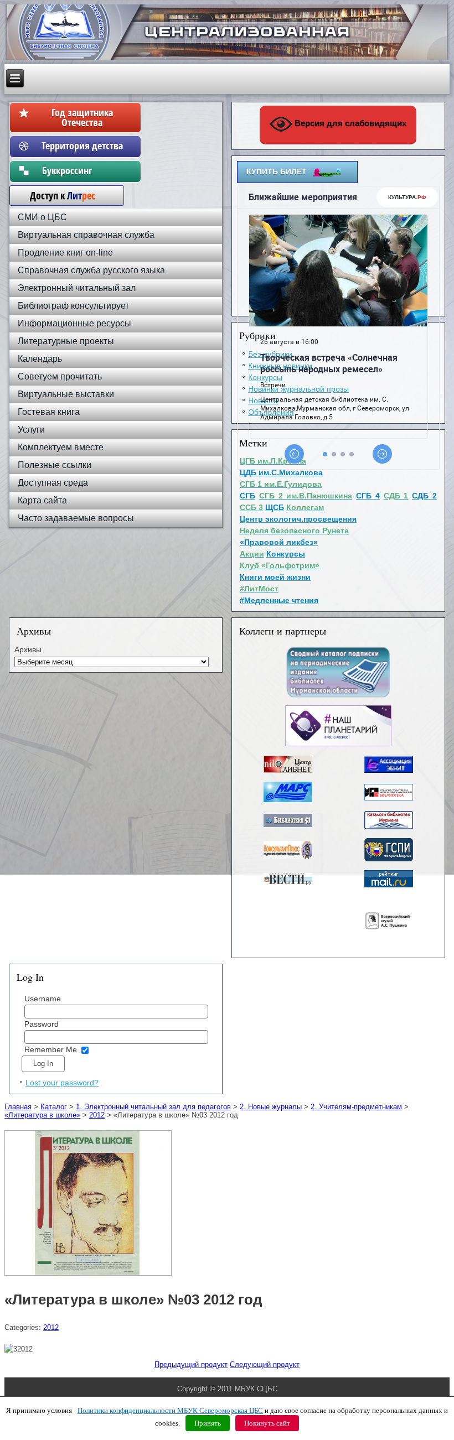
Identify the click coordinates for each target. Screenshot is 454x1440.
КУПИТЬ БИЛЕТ (276, 171)
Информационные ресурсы (74, 323)
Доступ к (57, 195)
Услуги (31, 429)
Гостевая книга (49, 412)
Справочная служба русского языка (91, 270)
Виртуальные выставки (66, 394)
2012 (97, 1115)
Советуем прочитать (60, 376)
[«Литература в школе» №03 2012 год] (89, 1276)
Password (41, 1024)
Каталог (53, 1107)
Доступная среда (53, 482)
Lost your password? (62, 1082)
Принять (207, 1423)
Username (42, 998)
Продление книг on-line (65, 252)
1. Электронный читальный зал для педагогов (153, 1107)
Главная (18, 1107)
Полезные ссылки (54, 465)
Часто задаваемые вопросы (76, 518)
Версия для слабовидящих (349, 123)
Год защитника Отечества (82, 117)
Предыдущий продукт (191, 1364)
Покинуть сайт (267, 1423)
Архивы (28, 649)
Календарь (40, 358)
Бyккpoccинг (82, 170)
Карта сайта (42, 500)
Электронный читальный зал (77, 288)
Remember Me (50, 1049)
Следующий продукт (265, 1364)
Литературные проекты (66, 341)
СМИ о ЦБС (42, 217)
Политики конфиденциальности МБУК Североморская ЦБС (170, 1410)
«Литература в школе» (42, 1115)
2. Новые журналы (271, 1107)
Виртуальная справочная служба (86, 235)
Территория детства (82, 145)
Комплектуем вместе (61, 447)
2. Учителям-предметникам (356, 1107)
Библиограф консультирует (73, 305)
